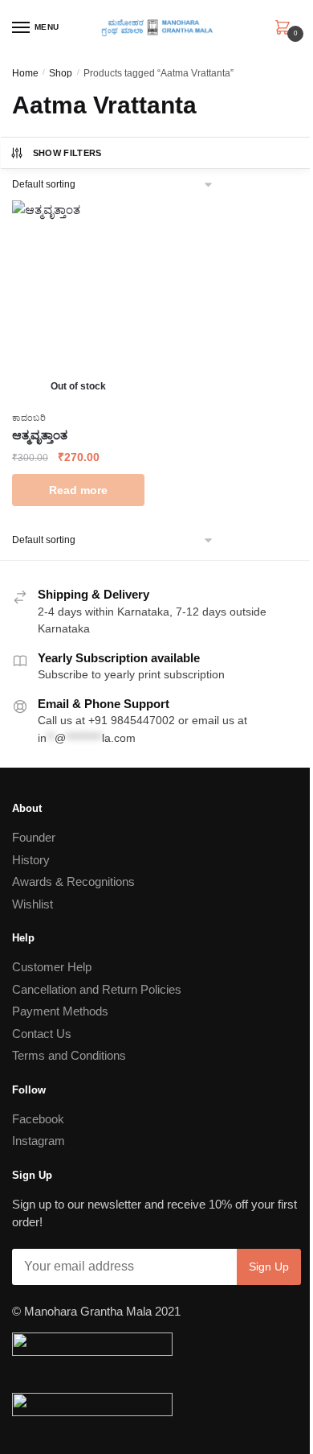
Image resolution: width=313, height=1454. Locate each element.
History (31, 860)
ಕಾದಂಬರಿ (29, 417)
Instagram (38, 1140)
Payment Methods (60, 1011)
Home (25, 73)
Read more (78, 490)
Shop (60, 73)
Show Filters (67, 153)
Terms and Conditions (69, 1055)
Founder (33, 837)
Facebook (38, 1119)
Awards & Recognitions (73, 881)
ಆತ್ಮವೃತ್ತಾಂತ (39, 435)
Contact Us (41, 1033)
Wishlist (32, 904)
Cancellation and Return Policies (96, 989)
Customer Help (51, 967)
